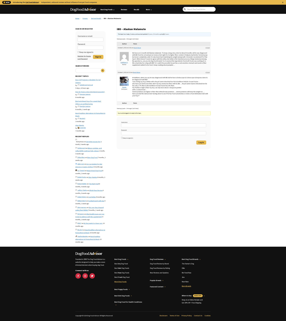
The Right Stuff (94, 184)
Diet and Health (96, 18)
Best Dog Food (121, 264)
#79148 (208, 48)
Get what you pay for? (93, 142)
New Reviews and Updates (159, 273)
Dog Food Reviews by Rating (160, 268)
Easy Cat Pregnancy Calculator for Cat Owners (88, 81)
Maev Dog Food (92, 157)
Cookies (208, 316)
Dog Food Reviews (157, 259)
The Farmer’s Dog (188, 264)
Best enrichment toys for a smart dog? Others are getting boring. (88, 102)
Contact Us (198, 316)
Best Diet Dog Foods (122, 296)
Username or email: (85, 36)
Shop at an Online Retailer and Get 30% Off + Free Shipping (192, 301)
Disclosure (163, 316)
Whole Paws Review (95, 190)
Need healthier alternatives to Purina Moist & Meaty (90, 114)
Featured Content (156, 287)
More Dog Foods (120, 282)
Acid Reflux (92, 197)
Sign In (98, 57)
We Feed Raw (186, 273)
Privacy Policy (187, 316)
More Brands (186, 286)
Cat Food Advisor (32, 2)
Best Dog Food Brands (190, 259)
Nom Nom (185, 282)
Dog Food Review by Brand (159, 264)
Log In (201, 142)
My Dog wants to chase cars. (93, 223)
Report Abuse (137, 48)
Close (282, 2)
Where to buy (192, 296)
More (148, 9)
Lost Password (82, 59)
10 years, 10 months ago (154, 34)
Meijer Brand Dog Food (94, 171)
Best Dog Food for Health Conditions (128, 302)
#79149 (208, 72)
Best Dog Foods (107, 9)
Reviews (124, 9)
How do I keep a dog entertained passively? (90, 92)
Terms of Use (174, 316)
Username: (124, 122)
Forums (85, 18)
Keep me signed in (86, 52)
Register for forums (84, 56)
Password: (81, 44)
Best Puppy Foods (121, 289)
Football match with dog (96, 201)
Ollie (183, 268)
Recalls (136, 9)
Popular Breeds (155, 280)
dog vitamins (79, 125)
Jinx (183, 277)
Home (77, 18)
